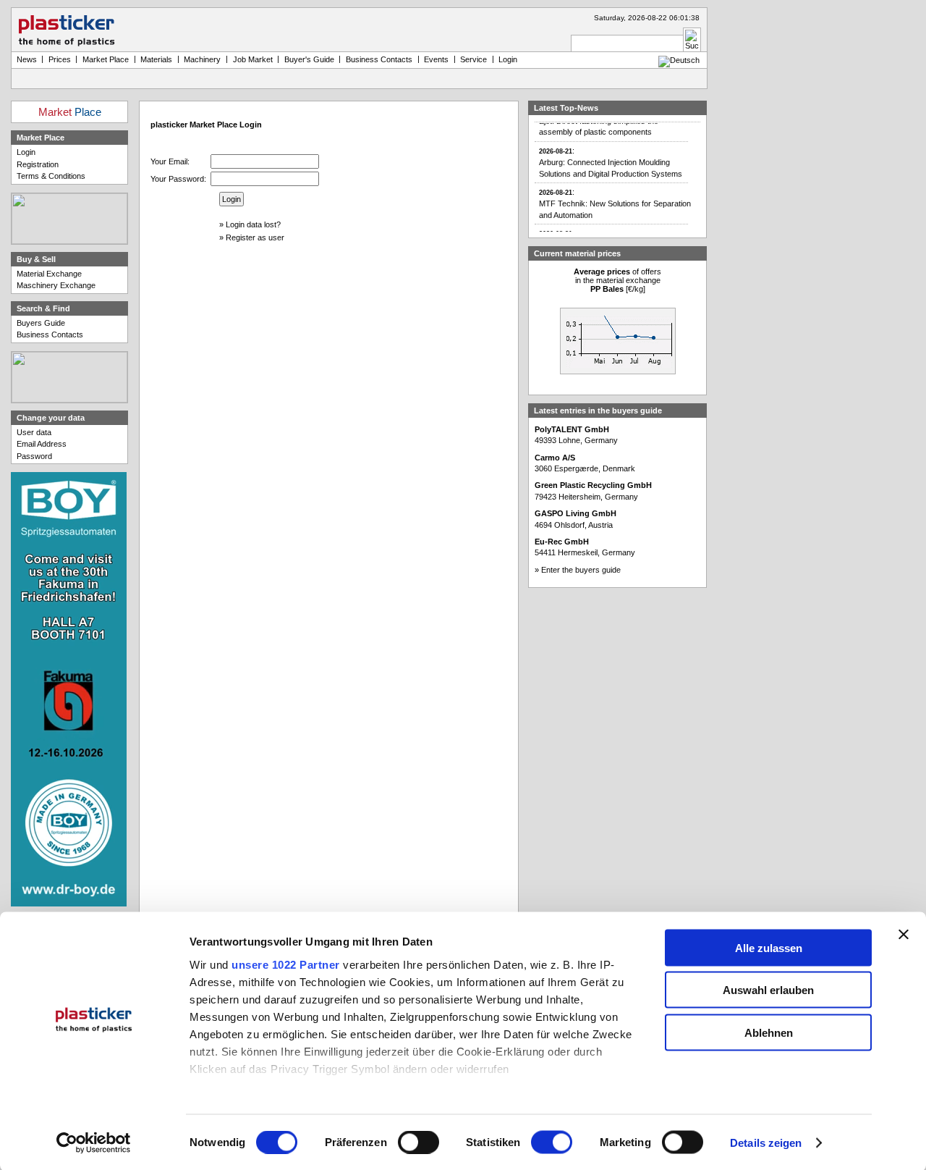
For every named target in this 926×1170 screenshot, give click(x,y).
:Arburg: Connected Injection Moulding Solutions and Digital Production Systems (610, 155)
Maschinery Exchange (56, 285)
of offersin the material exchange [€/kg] (617, 280)
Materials (156, 59)
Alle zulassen (768, 947)
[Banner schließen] (904, 934)
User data (34, 432)
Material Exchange (49, 273)
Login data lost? (253, 224)
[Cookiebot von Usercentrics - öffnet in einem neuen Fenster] (93, 1143)
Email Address (42, 443)
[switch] (418, 1142)
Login (26, 152)
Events (436, 59)
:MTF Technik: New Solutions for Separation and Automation (615, 196)
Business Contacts (50, 334)
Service (473, 59)
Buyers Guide (41, 323)
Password (34, 456)
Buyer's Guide (309, 59)
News (27, 59)
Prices (59, 59)
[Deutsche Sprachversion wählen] (679, 60)
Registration (38, 164)
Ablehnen (768, 1032)
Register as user (255, 237)
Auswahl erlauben (768, 990)
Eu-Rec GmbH (562, 541)
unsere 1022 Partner (286, 964)
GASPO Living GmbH (575, 513)
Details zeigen (766, 1143)
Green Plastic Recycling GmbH (593, 485)
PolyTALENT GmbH (572, 429)
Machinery (202, 59)
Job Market (253, 59)
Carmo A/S (555, 457)
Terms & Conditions (51, 176)
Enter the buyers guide (581, 569)
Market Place (105, 59)
